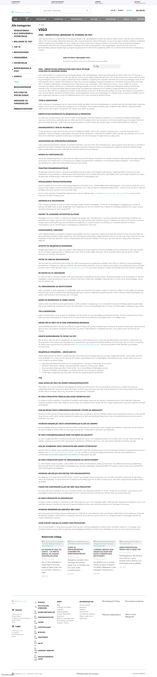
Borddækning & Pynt (22, 69)
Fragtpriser (43, 637)
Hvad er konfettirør (63, 614)
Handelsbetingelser (46, 612)
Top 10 (29, 19)
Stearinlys (60, 616)
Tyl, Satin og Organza (87, 614)
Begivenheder (43, 19)
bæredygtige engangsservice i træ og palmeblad (111, 193)
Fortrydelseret (44, 627)
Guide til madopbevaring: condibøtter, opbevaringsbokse (76, 550)
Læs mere (45, 576)
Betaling (41, 632)
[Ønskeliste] (102, 10)
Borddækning (113, 19)
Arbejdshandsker (23, 108)
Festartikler (60, 19)
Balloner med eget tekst (65, 618)
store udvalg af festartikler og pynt (87, 344)
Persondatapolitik (46, 617)
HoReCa (128, 19)
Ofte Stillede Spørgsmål (43, 607)
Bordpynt (83, 607)
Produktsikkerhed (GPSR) (45, 658)
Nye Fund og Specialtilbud (21, 93)
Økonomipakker (22, 87)
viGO (16, 81)
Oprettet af (139, 674)
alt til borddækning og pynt (76, 268)
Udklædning (143, 19)
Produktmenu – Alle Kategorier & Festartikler (23, 33)
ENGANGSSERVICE (78, 19)
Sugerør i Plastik (63, 623)
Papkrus (82, 609)
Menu (17, 19)
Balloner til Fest (23, 41)
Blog (58, 605)
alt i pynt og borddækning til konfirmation (63, 452)
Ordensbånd (20, 57)
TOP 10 (17, 47)
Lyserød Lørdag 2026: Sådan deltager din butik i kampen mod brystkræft (103, 552)
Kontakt (41, 602)
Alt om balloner (85, 605)
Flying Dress (84, 612)
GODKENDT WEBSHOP (46, 651)
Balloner (96, 19)
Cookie (41, 622)
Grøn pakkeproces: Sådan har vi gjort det (130, 548)
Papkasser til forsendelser (21, 102)
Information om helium (65, 621)
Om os (40, 643)
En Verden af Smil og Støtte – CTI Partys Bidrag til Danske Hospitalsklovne (52, 552)
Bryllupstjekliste (62, 612)
